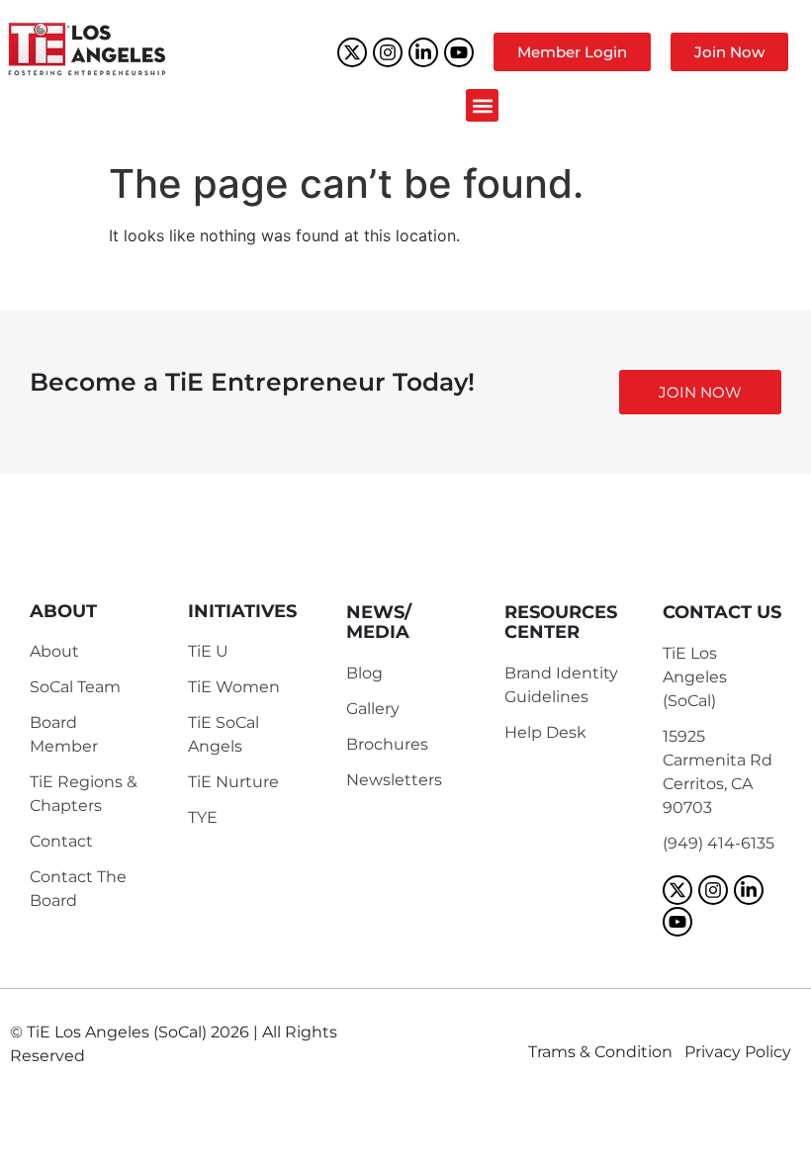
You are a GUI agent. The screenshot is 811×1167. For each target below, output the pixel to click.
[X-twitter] (352, 52)
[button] (482, 105)
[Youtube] (459, 52)
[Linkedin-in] (423, 52)
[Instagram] (388, 52)
